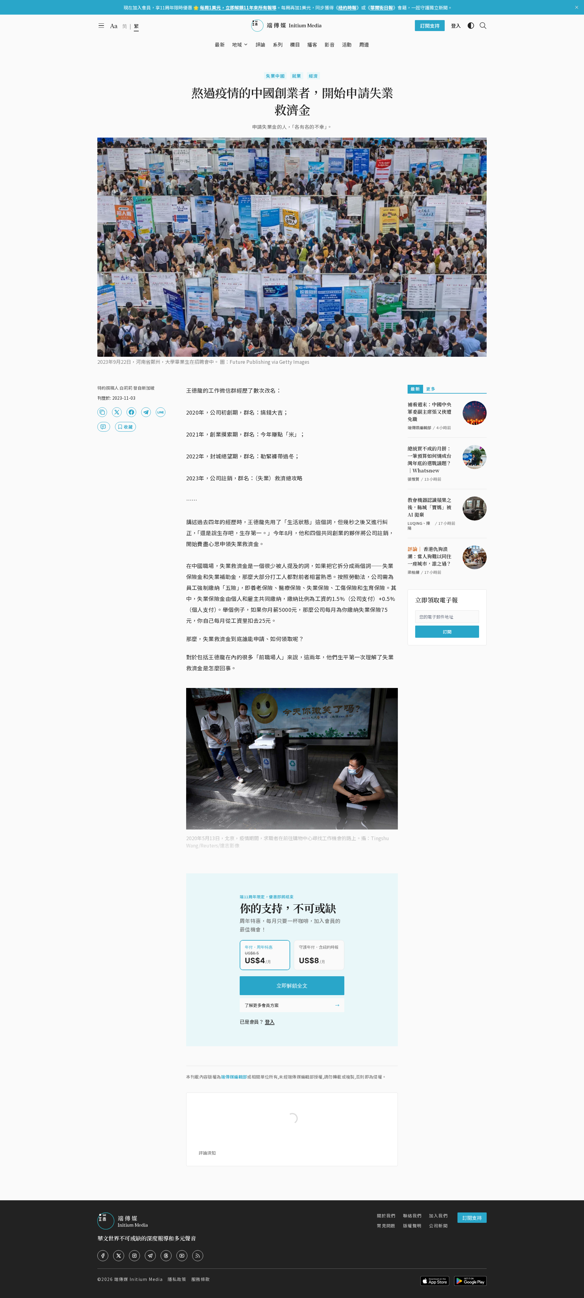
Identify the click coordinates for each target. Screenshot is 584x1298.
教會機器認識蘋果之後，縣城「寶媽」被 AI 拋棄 (429, 507)
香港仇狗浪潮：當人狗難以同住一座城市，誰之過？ (429, 556)
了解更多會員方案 (262, 1005)
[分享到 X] (117, 412)
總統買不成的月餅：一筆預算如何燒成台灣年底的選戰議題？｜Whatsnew (429, 459)
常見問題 (386, 1226)
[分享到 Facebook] (131, 412)
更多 (431, 389)
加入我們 (438, 1215)
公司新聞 (438, 1226)
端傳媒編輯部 (234, 1077)
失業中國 (275, 76)
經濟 (313, 76)
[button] (237, 44)
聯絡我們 (412, 1215)
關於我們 (386, 1215)
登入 (270, 1021)
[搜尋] (480, 25)
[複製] (102, 412)
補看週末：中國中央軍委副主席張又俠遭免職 (429, 412)
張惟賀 (413, 479)
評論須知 (207, 1153)
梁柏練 (413, 572)
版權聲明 (412, 1226)
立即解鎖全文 (292, 986)
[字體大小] (113, 26)
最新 (415, 389)
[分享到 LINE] (160, 412)
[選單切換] (245, 44)
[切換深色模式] (468, 25)
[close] (577, 7)
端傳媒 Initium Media (138, 1279)
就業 (296, 76)
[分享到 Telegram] (146, 412)
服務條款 (200, 1279)
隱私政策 (177, 1279)
